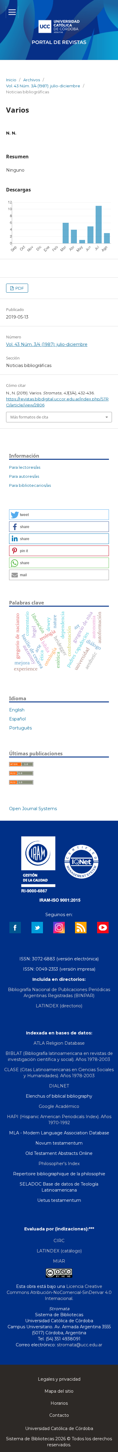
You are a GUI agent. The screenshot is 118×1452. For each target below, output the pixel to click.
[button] (59, 514)
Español (17, 719)
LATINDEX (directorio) (59, 1006)
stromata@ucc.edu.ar (79, 1345)
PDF (19, 288)
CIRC (59, 1240)
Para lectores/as (24, 467)
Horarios (59, 1403)
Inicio (11, 79)
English (17, 710)
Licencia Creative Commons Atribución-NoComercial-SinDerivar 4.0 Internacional (59, 1292)
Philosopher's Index (59, 1163)
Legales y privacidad (59, 1379)
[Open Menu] (12, 12)
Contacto (59, 1415)
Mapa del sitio (59, 1391)
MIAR (59, 1261)
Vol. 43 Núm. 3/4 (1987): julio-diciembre (43, 85)
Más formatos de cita (29, 417)
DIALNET (59, 1086)
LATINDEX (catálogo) (59, 1251)
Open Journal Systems (33, 808)
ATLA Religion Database (59, 1043)
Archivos (31, 79)
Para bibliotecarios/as (30, 485)
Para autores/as (24, 476)
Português (20, 728)
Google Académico (59, 1106)
